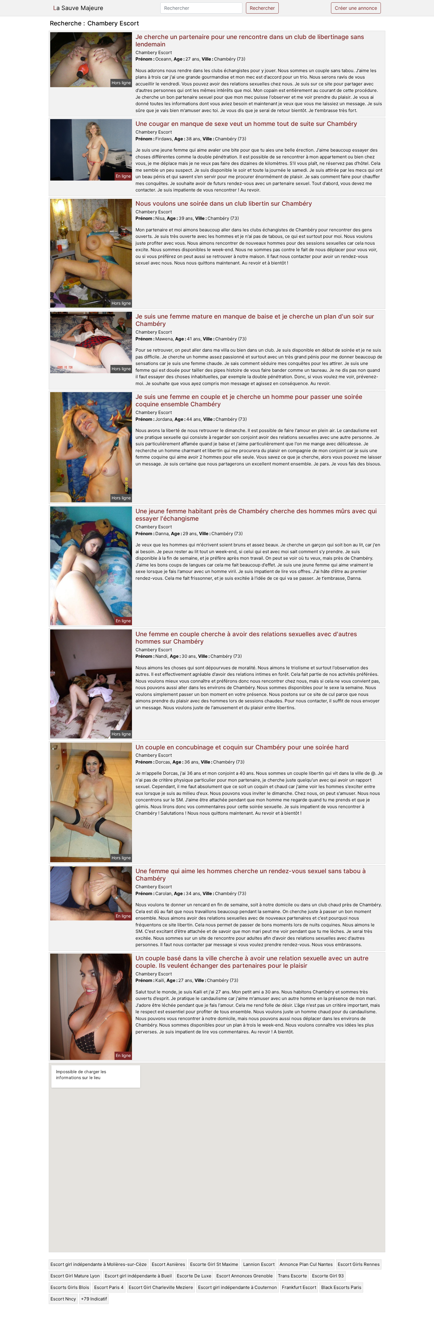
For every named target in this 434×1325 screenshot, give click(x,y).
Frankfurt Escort (299, 1287)
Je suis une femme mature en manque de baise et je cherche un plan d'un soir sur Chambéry (255, 320)
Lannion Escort (259, 1264)
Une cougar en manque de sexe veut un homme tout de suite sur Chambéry (246, 123)
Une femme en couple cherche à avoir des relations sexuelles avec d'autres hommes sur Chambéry (246, 637)
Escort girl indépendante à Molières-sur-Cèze (98, 1264)
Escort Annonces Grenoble (244, 1276)
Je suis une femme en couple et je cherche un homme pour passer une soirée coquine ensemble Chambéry (249, 400)
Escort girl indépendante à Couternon (237, 1287)
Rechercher (262, 8)
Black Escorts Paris (341, 1287)
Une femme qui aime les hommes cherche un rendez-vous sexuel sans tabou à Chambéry (251, 874)
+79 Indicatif (94, 1299)
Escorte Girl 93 (328, 1276)
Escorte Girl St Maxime (214, 1264)
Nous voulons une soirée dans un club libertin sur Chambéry (224, 203)
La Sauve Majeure (78, 8)
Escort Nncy (63, 1299)
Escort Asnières (168, 1264)
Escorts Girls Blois (69, 1287)
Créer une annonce (356, 8)
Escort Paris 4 (109, 1287)
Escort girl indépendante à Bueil (138, 1276)
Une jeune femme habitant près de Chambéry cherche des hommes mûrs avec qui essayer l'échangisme (256, 514)
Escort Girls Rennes (359, 1264)
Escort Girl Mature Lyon (75, 1276)
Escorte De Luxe (194, 1276)
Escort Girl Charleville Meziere (161, 1287)
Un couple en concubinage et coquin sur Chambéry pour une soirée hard (242, 747)
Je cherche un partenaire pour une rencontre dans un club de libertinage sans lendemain (250, 40)
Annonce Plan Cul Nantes (306, 1264)
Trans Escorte (292, 1276)
